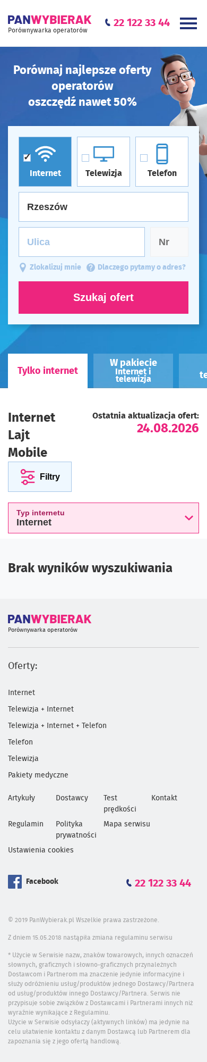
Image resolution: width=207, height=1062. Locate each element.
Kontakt (164, 798)
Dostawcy (72, 798)
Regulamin (26, 824)
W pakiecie (133, 370)
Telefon (20, 742)
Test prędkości (120, 804)
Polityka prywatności (76, 830)
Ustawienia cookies (41, 850)
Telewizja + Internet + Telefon (57, 726)
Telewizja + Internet (41, 709)
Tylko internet (48, 371)
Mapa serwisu (127, 824)
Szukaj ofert (103, 297)
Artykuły (21, 798)
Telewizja (23, 759)
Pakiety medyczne (38, 775)
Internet (21, 693)
